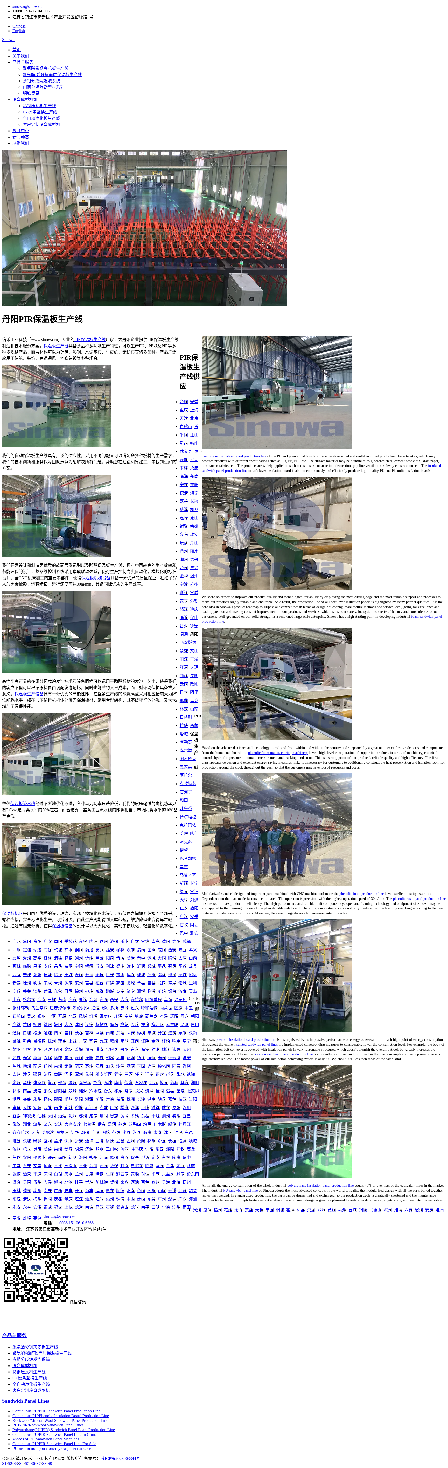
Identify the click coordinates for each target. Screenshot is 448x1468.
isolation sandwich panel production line (283, 1054)
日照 (68, 991)
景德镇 (39, 1041)
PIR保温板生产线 (90, 339)
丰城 (151, 1033)
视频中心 (20, 130)
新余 (27, 1041)
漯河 (124, 1149)
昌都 (194, 700)
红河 (184, 667)
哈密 (184, 833)
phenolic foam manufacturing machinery (278, 753)
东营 (58, 991)
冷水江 (95, 1091)
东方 (166, 1157)
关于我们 (20, 56)
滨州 (37, 991)
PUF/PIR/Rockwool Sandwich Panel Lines (47, 1425)
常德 (110, 1099)
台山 (141, 1190)
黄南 (62, 999)
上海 (194, 410)
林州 (151, 1141)
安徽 (194, 401)
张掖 (16, 1174)
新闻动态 (20, 137)
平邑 (162, 966)
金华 (184, 576)
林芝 (184, 709)
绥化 (172, 1124)
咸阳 (162, 950)
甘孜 (184, 925)
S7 (38, 1463)
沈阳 (79, 1024)
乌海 (168, 999)
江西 (135, 1041)
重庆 (184, 410)
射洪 (194, 900)
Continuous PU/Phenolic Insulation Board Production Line (60, 1415)
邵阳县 (60, 1091)
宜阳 (48, 1141)
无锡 (68, 1066)
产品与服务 (22, 62)
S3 (15, 1463)
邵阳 (58, 1099)
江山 (194, 435)
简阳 (194, 908)
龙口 (162, 983)
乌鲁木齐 (188, 875)
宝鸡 (151, 950)
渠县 (184, 891)
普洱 (184, 626)
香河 (187, 1066)
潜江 (62, 1116)
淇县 (137, 1132)
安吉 (184, 484)
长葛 (48, 1149)
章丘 (16, 991)
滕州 (27, 983)
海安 (145, 1049)
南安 (89, 1207)
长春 (79, 1033)
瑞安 (194, 534)
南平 (145, 1207)
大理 (194, 667)
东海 (68, 1058)
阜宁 (187, 1041)
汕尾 (162, 1190)
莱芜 (27, 991)
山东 (16, 999)
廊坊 (108, 1082)
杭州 (194, 584)
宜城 (68, 1107)
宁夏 (52, 1016)
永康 (194, 468)
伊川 (68, 1141)
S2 (10, 1463)
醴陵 (180, 1091)
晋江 (99, 1207)
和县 (301, 1210)
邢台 (62, 1082)
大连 (68, 1024)
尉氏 (110, 1141)
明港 (79, 1149)
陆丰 (68, 1190)
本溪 (164, 1016)
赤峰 (124, 1008)
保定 (128, 1082)
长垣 (172, 1141)
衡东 (108, 1091)
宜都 (16, 1116)
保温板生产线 (56, 346)
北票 (72, 1016)
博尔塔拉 (188, 817)
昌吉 (184, 867)
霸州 (16, 1074)
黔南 (180, 1174)
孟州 (131, 1141)
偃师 (182, 1141)
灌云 (89, 1049)
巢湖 (311, 1210)
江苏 (99, 1066)
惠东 (110, 1190)
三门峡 (112, 1149)
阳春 (131, 1190)
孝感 (135, 1116)
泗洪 (48, 1049)
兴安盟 (180, 999)
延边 (48, 1033)
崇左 (89, 1182)
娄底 (27, 1099)
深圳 (172, 1199)
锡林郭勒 (20, 1008)
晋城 (120, 958)
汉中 (131, 950)
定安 (155, 1157)
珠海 (120, 1199)
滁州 (388, 1210)
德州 (79, 991)
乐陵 (48, 975)
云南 (184, 684)
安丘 (48, 966)
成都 (187, 941)
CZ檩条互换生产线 (40, 112)
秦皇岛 (85, 1082)
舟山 (194, 543)
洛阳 (83, 1157)
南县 (27, 1091)
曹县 (151, 983)
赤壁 (104, 1107)
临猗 (68, 958)
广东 (182, 1199)
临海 (184, 476)
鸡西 (147, 1124)
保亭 (135, 1157)
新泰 (16, 983)
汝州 (16, 1149)
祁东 (118, 1091)
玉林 (16, 1190)
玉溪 (194, 659)
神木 (68, 950)
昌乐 (37, 966)
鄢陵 (68, 1149)
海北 (93, 999)
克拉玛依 (188, 825)
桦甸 (124, 1024)
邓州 (85, 1132)
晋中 (141, 958)
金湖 (155, 1041)
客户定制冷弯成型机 (41, 124)
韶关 (193, 1190)
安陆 (37, 1107)
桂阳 (160, 1091)
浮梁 (99, 1033)
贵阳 (27, 1182)
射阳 (16, 1049)
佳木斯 (159, 1124)
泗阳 (37, 1049)
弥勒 (194, 601)
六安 (408, 1210)
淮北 (398, 1210)
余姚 (194, 526)
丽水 (194, 551)
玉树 (52, 999)
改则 (194, 684)
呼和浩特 (149, 1008)
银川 (41, 1016)
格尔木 (29, 999)
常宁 (128, 1091)
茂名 (58, 1199)
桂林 (27, 1190)
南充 (155, 941)
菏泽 (48, 991)
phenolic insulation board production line (246, 1039)
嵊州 (194, 443)
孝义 (193, 950)
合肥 (184, 401)
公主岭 (172, 1024)
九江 (104, 1041)
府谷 (48, 950)
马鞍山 (375, 1210)
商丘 (191, 1149)
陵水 (176, 1157)
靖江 (166, 1049)
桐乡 (194, 509)
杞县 (27, 1149)
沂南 (99, 966)
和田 (184, 800)
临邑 (58, 975)
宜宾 (145, 941)
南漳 (58, 1107)
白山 (195, 1024)
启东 (99, 1058)
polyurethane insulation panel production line (320, 1185)
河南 (104, 1157)
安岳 (194, 916)
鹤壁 (99, 1149)
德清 (184, 493)
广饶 (110, 983)
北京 (194, 418)
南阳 (62, 1157)
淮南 (440, 1210)
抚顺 (37, 1024)
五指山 (70, 1166)
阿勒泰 (186, 742)
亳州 (342, 1210)
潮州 (151, 1190)
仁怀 (110, 1174)
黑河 (112, 1124)
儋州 (114, 1157)
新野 (75, 1132)
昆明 (194, 676)
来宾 (124, 1182)
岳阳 (79, 1099)
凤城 (83, 1016)
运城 (151, 958)
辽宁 (89, 1024)
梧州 (187, 1182)
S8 (44, 1463)
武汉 (16, 1124)
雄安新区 (103, 1074)
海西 (104, 999)
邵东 (48, 1091)
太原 (182, 958)
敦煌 (114, 1166)
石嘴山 (18, 1016)
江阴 (145, 1041)
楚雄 (184, 651)
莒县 (89, 983)
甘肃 (89, 1174)
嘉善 (184, 501)
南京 (79, 1066)
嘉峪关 (137, 1166)
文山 (194, 651)
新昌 (184, 443)
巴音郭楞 (188, 858)
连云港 (174, 1058)
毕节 (155, 1174)
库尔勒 (186, 750)
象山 (194, 518)
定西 (180, 1166)
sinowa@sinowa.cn (28, 6)
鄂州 (83, 1116)
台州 (184, 568)
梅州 (37, 1199)
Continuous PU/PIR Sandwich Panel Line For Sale (54, 1444)
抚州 (52, 1041)
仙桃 (41, 1116)
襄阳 (176, 1116)
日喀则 (186, 717)
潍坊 (162, 991)
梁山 (120, 966)
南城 (110, 1033)
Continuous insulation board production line (234, 456)
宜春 (93, 1041)
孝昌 (16, 1107)
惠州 (110, 1199)
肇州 (37, 1124)
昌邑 (58, 966)
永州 (37, 1099)
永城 (27, 1141)
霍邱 (290, 1210)
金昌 (170, 1166)
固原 (178, 1008)
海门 (79, 1058)
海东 (72, 999)
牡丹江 (184, 1124)
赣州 (114, 1041)
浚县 (126, 1132)
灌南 (99, 1049)
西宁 (114, 999)
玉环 (184, 468)
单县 (141, 983)
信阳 (149, 1149)
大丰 (120, 1058)
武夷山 (122, 1207)
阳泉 (110, 958)
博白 (58, 1182)
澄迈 (145, 1157)
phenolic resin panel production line (419, 898)
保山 (194, 617)
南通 (37, 1066)
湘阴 (195, 1082)
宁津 (27, 975)
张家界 (193, 1091)
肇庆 (68, 1199)
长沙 (141, 1099)
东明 (120, 975)
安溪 (37, 1207)
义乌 (184, 534)
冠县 (172, 966)
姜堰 (79, 1049)
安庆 (429, 1210)
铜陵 (363, 1210)
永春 (27, 1207)
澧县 (170, 1091)
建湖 (155, 1049)
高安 (131, 1033)
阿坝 (194, 925)
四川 (16, 950)
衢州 (184, 551)
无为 (238, 1210)
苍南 (194, 476)
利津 (110, 966)
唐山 (118, 1082)
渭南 (141, 950)
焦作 (16, 1157)
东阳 (194, 484)
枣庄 (89, 991)
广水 (114, 1107)
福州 (218, 1210)
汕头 (89, 1199)
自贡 (135, 941)
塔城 (184, 734)
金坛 (68, 1049)
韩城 (58, 950)
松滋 (124, 1107)
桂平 (79, 1182)
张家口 (39, 1082)
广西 (58, 1190)
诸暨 (184, 526)
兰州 (79, 1174)
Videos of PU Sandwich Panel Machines (45, 1439)
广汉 (184, 916)
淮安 (187, 1058)
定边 (27, 950)
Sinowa (8, 39)
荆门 (104, 1116)
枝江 (182, 1099)
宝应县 (112, 1049)
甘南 (124, 1166)
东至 (249, 1210)
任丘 (139, 1074)
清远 (27, 1199)
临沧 (184, 617)
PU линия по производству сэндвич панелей (52, 1448)
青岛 (193, 991)
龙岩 (135, 1207)
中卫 (189, 1008)
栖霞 (89, 966)
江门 (99, 1199)
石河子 (186, 792)
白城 (27, 1033)
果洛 (83, 999)
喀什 (194, 833)
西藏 (194, 725)
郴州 (68, 1099)
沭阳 (131, 1058)
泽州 (27, 958)
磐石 (114, 1024)
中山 (131, 1199)
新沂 (37, 1058)
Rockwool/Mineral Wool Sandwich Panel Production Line (60, 1420)
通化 (16, 1033)
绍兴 (194, 559)
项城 (193, 1141)
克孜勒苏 (188, 783)
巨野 (110, 975)
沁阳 (141, 1141)
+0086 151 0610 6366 (75, 1223)
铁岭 (139, 1016)
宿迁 (151, 1058)
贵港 (166, 1182)
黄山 (332, 1210)
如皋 (110, 1058)
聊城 (110, 991)
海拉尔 (137, 999)
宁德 (166, 1207)
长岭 (135, 1024)
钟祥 (155, 1107)
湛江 (79, 1199)
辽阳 (174, 1016)
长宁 (194, 883)
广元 (16, 941)
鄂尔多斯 (110, 1008)
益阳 (120, 1099)
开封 (180, 1149)
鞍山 (58, 1024)
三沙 (58, 1166)
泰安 (120, 991)
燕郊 (89, 1074)
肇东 (48, 1124)
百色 (145, 1182)
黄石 (145, 1116)
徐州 (48, 1066)
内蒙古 (166, 1008)
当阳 (193, 1099)
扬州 (27, 1066)
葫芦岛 (151, 1016)
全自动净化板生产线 (41, 118)
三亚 (83, 1166)
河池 (135, 1182)
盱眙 (166, 1041)
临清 (162, 975)
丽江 (184, 659)
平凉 (37, 1174)
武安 (118, 1074)
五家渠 (186, 767)
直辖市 (186, 426)
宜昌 (187, 1116)
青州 (58, 983)
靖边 (37, 950)
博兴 (131, 975)
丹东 (184, 1016)
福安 (58, 1207)
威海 (99, 991)
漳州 (176, 1207)
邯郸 (97, 1082)
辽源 (184, 1024)
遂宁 (83, 941)
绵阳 (176, 941)
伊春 (101, 1124)
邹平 (172, 975)
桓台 (99, 983)
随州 (72, 1116)
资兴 (149, 1091)
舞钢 (37, 1141)
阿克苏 (186, 842)
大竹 (184, 900)
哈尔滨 (47, 1132)
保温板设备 (62, 926)
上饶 (72, 1041)
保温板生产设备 (29, 694)
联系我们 (20, 143)
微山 (79, 975)
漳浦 (193, 1199)
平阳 (184, 435)
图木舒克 (188, 759)
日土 (184, 692)
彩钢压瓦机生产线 (39, 106)
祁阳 (16, 1091)
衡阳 (99, 1099)
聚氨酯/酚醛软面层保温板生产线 (52, 74)
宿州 (419, 1210)
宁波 (184, 584)
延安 (110, 950)
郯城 (151, 966)
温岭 (184, 518)
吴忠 (31, 1016)
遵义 (16, 1182)
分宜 (162, 1033)
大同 (162, 958)
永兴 (139, 1091)
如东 (16, 1058)
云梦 (48, 1107)
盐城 (16, 1066)
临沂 (151, 991)
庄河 (118, 1016)
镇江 (141, 1058)
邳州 (187, 1049)
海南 (41, 999)
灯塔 (93, 1016)
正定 (160, 1074)
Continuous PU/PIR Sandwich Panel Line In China (54, 1434)
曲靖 (184, 676)
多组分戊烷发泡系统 (41, 81)
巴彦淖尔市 (60, 1008)
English (18, 31)
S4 (21, 1463)
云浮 (172, 1190)
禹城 (68, 975)
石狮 (110, 1207)
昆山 (58, 1049)
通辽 (95, 1008)
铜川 (79, 950)
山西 (193, 958)
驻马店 (137, 1149)
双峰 (72, 1091)
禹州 (58, 1149)
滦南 (131, 1066)
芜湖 (37, 1218)
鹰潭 (16, 1041)
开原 (62, 1016)
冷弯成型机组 (24, 99)
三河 (128, 1074)
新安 (79, 1141)
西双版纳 (188, 642)
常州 (58, 1066)
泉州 (197, 1210)
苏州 (89, 1066)
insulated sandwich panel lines (256, 1044)
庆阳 (48, 1174)
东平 (68, 966)
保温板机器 (12, 913)
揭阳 (48, 1199)
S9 (50, 1463)
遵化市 (164, 1066)
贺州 (114, 1182)
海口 (93, 1166)
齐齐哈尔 (20, 1132)
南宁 (48, 1190)
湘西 (16, 1099)
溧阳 (89, 1058)
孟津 (58, 1141)
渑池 (178, 1132)
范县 (116, 1132)
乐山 (124, 941)
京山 (145, 1107)
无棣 (99, 975)
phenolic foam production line (361, 894)
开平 (79, 1190)
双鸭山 (135, 1124)
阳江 (16, 1199)
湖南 (151, 1099)
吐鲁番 (186, 808)
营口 (27, 1024)
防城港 (101, 1182)
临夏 (149, 1166)
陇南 (160, 1166)
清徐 (58, 958)
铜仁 (145, 1174)
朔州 (79, 958)
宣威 (194, 592)
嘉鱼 (172, 1099)
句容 (27, 1049)
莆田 (187, 1207)
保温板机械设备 (95, 578)
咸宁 (93, 1116)
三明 (155, 1207)
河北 (153, 1082)
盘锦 (16, 1024)
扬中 (58, 1058)
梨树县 (101, 1024)
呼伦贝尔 (81, 1008)
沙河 (120, 1066)
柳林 (48, 958)
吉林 (68, 1033)
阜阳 (16, 1218)
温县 (120, 1141)
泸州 (114, 941)
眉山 (58, 941)
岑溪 (48, 1182)
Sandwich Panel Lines (25, 1401)
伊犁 (184, 850)
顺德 (120, 1190)
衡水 (52, 1082)
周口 (160, 1149)
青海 (124, 999)
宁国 (269, 1210)
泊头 (110, 1066)
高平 (37, 958)
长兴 (194, 501)
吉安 (83, 1041)
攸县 (164, 1082)
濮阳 (170, 1149)
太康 (157, 1132)
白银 (58, 1174)
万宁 (27, 1166)
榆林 (120, 950)
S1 (4, 1463)
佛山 (141, 1199)
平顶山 (39, 1157)
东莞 (151, 1199)
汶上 (131, 966)
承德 (27, 1082)
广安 (48, 941)
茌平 (151, 975)
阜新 (128, 1016)
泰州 (162, 1058)
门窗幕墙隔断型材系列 (43, 87)
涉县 (27, 1074)
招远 (193, 975)
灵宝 (37, 1149)
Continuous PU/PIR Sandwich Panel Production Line (56, 1411)
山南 (194, 709)
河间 (68, 1074)
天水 (68, 1174)
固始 (106, 1132)
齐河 (89, 975)
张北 (180, 1074)
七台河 (89, 1124)
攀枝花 (70, 941)
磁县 (37, 1074)
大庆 (35, 1132)
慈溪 (184, 509)
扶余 (145, 1024)
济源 (89, 1149)
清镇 (99, 1174)
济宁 (131, 991)
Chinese (19, 26)
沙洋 (135, 1107)
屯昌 (16, 1166)
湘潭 (89, 1099)
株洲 (131, 1099)
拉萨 (184, 725)
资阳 (37, 941)
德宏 (194, 626)
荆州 (166, 1116)
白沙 (124, 1157)
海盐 (184, 460)
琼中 (187, 1157)
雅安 (194, 933)
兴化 (48, 1058)
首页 (16, 49)
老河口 (91, 1107)
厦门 (207, 1210)
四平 (58, 1033)
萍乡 (62, 1041)
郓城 (141, 975)
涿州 (79, 1074)
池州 (321, 1210)
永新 (193, 1033)
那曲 (184, 700)
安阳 (27, 1157)
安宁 (184, 601)
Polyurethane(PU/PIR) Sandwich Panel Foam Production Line (63, 1430)
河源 (182, 1190)
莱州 (79, 983)
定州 (16, 1082)
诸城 (182, 983)
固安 (176, 1066)
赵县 (170, 1074)
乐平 (182, 1033)
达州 (104, 941)
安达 (58, 1124)
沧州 (72, 1082)
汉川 (187, 1107)
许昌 (52, 1157)
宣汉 (194, 891)
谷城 (79, 1107)
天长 (259, 1210)
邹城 (182, 975)
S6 (33, 1463)
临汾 (172, 958)
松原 (37, 1033)
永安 (16, 1207)
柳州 (37, 1190)
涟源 (83, 1091)
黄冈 (124, 1116)
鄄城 (16, 966)
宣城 (352, 1210)
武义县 (186, 451)
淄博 (141, 991)
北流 (68, 1182)
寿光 (172, 983)
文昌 (37, 1166)
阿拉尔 (186, 775)
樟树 (141, 1033)
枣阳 (176, 1107)
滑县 (162, 1141)
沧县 (48, 1074)
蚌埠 (27, 1218)
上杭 (68, 1207)
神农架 (29, 1116)
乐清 (184, 543)
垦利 (193, 983)
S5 (27, 1463)
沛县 (176, 1049)
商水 (147, 1132)
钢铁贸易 (31, 93)
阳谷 (182, 966)
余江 (120, 1033)
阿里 (194, 692)
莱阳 (37, 975)
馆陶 (191, 1074)
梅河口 (157, 1024)
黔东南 (193, 1174)
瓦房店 (106, 1016)
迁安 (149, 1074)
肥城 (131, 983)
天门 (52, 1116)
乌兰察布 (39, 1008)
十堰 (155, 1116)
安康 (99, 950)
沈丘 (168, 1132)
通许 (89, 1141)
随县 (162, 1099)
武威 (191, 1166)
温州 (194, 576)
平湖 (194, 460)
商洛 (89, 950)
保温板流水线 (22, 803)
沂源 (141, 966)
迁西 (151, 1066)
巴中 (184, 933)
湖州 (184, 559)
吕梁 (99, 958)
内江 (93, 941)
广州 (162, 1199)
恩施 (114, 1116)
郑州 (93, 1157)
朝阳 (195, 1016)
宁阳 (79, 966)
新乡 (72, 1157)
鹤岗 (122, 1124)
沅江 (37, 1091)
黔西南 (122, 1174)
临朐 (27, 966)
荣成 (48, 983)
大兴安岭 (72, 1124)
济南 (182, 991)
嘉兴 (194, 568)
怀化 (48, 1099)
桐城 (280, 1210)
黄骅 (58, 1074)
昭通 (184, 634)
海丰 (89, 1190)
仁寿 (184, 908)
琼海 (48, 1166)
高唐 (16, 975)
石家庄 (141, 1082)
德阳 (166, 941)
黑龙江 (62, 1132)
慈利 (174, 1082)
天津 (184, 418)
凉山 (27, 941)
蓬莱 (68, 983)
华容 (184, 1082)
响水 (176, 1041)
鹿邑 (189, 1132)
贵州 (37, 1182)
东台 (135, 1049)
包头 (135, 1008)
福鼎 (48, 1207)
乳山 (37, 983)
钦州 (155, 1182)
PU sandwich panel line (240, 1190)
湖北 (27, 1124)
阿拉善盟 (153, 999)
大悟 (27, 1107)
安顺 (135, 1174)
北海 (176, 1182)
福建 (228, 1210)
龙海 (79, 1207)
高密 (120, 983)
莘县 (193, 966)
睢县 (16, 1141)
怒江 (184, 609)
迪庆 (194, 609)
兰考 (99, 1141)
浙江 (184, 592)
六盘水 (168, 1174)
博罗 (99, 1190)
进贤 (172, 1033)
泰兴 (27, 1058)
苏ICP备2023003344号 (120, 1458)
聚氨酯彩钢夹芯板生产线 (45, 68)
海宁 (194, 493)
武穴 (166, 1107)
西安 (172, 950)
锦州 (48, 1024)
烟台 (172, 991)
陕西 (182, 950)
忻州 (89, 958)
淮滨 (95, 1132)
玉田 (141, 1066)
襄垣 (16, 958)
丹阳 (124, 1049)
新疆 (184, 883)
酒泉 (27, 1174)
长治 (131, 958)
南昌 (124, 1041)
